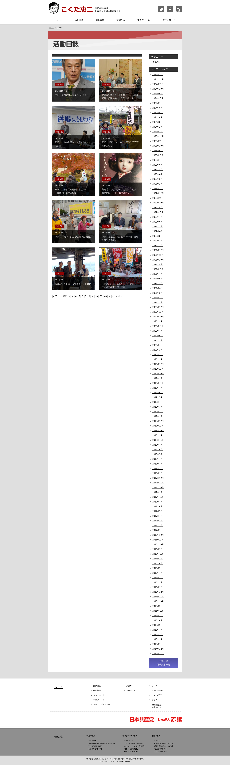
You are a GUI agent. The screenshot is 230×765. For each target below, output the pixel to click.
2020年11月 (158, 312)
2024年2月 (157, 127)
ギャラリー (130, 690)
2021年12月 (158, 250)
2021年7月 (157, 274)
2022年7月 (157, 217)
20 (96, 296)
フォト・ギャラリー (101, 704)
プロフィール (143, 20)
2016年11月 (158, 540)
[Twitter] (161, 12)
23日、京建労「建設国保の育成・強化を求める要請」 (120, 236)
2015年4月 (157, 630)
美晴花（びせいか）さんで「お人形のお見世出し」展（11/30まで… (120, 189)
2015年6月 (157, 620)
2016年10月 (158, 544)
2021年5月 (157, 283)
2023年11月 (158, 141)
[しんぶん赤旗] (169, 722)
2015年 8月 (157, 611)
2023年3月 (157, 179)
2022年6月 (157, 222)
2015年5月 (157, 625)
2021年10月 (158, 260)
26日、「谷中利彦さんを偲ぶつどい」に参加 (73, 142)
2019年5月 (157, 397)
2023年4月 (157, 174)
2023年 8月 (157, 155)
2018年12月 (158, 421)
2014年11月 (158, 653)
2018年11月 (158, 426)
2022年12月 (158, 193)
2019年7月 (157, 388)
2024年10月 (158, 89)
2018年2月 (157, 468)
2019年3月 (157, 407)
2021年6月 (157, 279)
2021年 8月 (157, 269)
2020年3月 (157, 350)
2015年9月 (157, 606)
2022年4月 (157, 231)
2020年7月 (157, 331)
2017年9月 (157, 492)
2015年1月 (157, 644)
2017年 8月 (157, 497)
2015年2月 (157, 639)
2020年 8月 (157, 326)
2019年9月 (157, 378)
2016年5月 (157, 568)
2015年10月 (158, 601)
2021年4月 (157, 288)
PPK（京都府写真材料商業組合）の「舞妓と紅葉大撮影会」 (72, 189)
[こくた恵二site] (70, 12)
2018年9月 (157, 435)
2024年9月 (157, 94)
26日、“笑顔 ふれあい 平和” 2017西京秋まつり (120, 142)
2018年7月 (157, 445)
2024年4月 (157, 117)
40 (105, 296)
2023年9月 (157, 150)
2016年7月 (157, 559)
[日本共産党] (143, 722)
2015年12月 (158, 592)
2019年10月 (158, 374)
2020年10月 (158, 317)
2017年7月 (157, 502)
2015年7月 (157, 615)
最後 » (119, 296)
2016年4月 (157, 573)
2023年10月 (158, 146)
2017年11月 (158, 483)
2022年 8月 (157, 212)
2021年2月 (157, 298)
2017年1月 (157, 530)
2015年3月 (157, 634)
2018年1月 (157, 473)
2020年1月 (157, 359)
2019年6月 (157, 392)
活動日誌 (79, 20)
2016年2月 (157, 582)
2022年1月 (157, 245)
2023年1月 (157, 188)
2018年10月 (158, 430)
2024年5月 (157, 112)
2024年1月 (157, 132)
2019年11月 (158, 369)
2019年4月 (157, 402)
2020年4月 (157, 345)
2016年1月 (157, 587)
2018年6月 (157, 449)
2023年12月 (158, 136)
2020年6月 (157, 336)
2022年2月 (157, 241)
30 (101, 296)
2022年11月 (158, 198)
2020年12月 (158, 307)
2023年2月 (157, 184)
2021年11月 (158, 255)
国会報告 (100, 20)
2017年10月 (158, 487)
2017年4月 (157, 516)
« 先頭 (64, 296)
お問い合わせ (157, 690)
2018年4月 (157, 459)
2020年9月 (157, 321)
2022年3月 (157, 236)
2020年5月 (157, 340)
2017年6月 (157, 506)
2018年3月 (157, 464)
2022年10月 (158, 203)
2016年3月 (157, 577)
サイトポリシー (158, 695)
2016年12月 (158, 535)
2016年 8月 (157, 554)
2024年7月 (157, 103)
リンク (154, 686)
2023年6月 (157, 165)
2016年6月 (157, 563)
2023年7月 (157, 160)
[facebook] (170, 12)
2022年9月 (157, 207)
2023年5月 (157, 169)
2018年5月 (157, 454)
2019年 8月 (157, 383)
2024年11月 (158, 84)
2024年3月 (157, 122)
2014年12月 (158, 649)
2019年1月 (157, 416)
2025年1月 (157, 74)
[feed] (179, 12)
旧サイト (155, 700)
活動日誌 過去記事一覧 (163, 663)
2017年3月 (157, 521)
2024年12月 (158, 79)
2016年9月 (157, 549)
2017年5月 (157, 511)
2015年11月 (158, 597)
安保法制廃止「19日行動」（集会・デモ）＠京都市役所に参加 (120, 283)
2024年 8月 (157, 98)
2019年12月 (158, 364)
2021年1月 (157, 302)
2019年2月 (157, 411)
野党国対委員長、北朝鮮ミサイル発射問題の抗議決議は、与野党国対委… (120, 95)
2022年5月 (157, 226)
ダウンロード (169, 20)
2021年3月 (157, 293)
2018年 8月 (157, 440)
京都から (120, 20)
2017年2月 (157, 525)
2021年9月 (157, 264)
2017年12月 (158, 478)
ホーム (59, 20)
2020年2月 (157, 354)
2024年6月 (157, 108)
